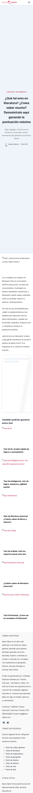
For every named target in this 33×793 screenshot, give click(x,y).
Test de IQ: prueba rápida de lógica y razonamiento (16, 450)
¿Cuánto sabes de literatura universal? (15, 584)
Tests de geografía (13, 757)
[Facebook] (4, 722)
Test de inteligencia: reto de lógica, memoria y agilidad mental (16, 484)
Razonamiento (21, 92)
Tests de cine (11, 766)
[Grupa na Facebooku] (8, 722)
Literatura (10, 92)
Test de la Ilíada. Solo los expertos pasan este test (14, 552)
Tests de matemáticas (14, 754)
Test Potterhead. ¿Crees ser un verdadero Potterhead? (16, 616)
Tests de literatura (13, 751)
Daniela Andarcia (13, 144)
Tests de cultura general (15, 747)
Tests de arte (11, 770)
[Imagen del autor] (6, 144)
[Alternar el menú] (29, 2)
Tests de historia (12, 763)
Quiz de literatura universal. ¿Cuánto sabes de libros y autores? (15, 519)
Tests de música (12, 760)
